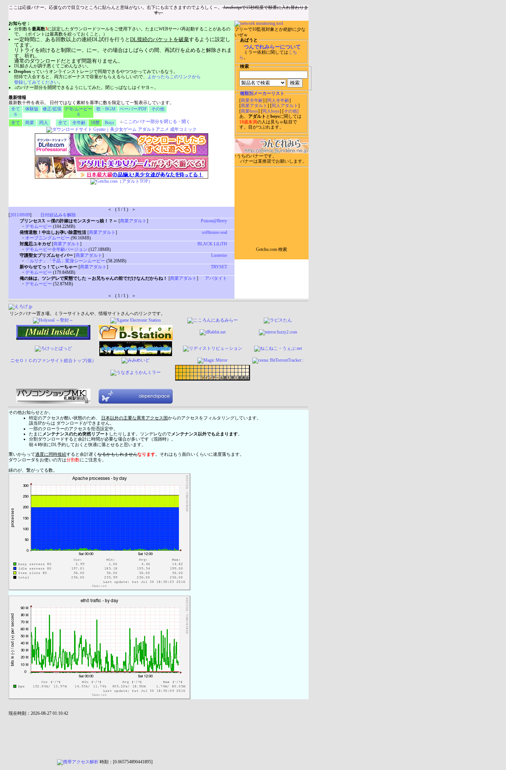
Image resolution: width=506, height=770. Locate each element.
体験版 (32, 109)
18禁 (95, 122)
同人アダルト (285, 105)
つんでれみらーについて (272, 47)
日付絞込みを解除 (58, 215)
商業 (29, 122)
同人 (43, 122)
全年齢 (79, 122)
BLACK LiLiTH (212, 243)
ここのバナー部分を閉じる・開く (156, 121)
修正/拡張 (52, 109)
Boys (109, 122)
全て (15, 122)
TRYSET (219, 266)
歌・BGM (106, 109)
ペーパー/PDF (133, 109)
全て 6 (15, 111)
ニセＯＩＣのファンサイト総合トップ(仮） (53, 360)
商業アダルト (254, 105)
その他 (158, 109)
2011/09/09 (20, 215)
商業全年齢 (252, 100)
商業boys (249, 111)
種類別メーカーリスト (262, 93)
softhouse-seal (214, 232)
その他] (291, 111)
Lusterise (219, 255)
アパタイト (216, 278)
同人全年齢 (278, 100)
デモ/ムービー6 (78, 111)
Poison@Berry (214, 220)
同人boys (271, 111)
